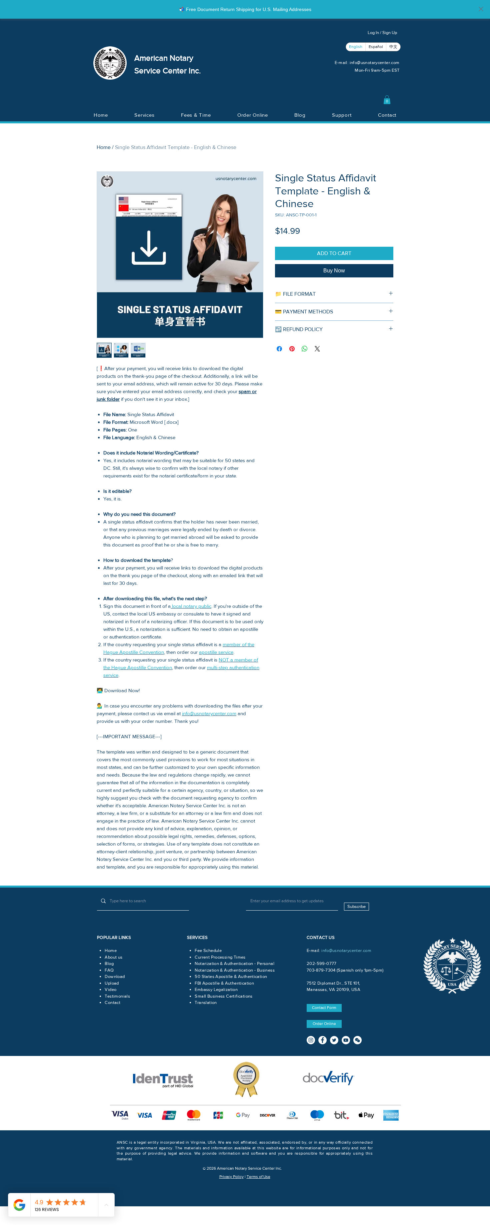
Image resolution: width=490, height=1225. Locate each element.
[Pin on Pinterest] (292, 349)
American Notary (163, 57)
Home (104, 147)
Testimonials (117, 996)
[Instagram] (311, 1040)
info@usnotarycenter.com (375, 62)
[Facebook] (322, 1040)
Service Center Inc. (167, 70)
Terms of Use (258, 1176)
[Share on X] (317, 349)
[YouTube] (346, 1040)
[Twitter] (334, 1040)
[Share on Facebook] (279, 349)
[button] (387, 99)
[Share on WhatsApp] (305, 349)
